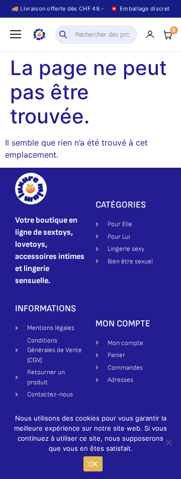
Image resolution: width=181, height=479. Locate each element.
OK (93, 464)
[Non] (168, 442)
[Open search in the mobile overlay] (96, 34)
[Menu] (15, 34)
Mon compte (123, 323)
